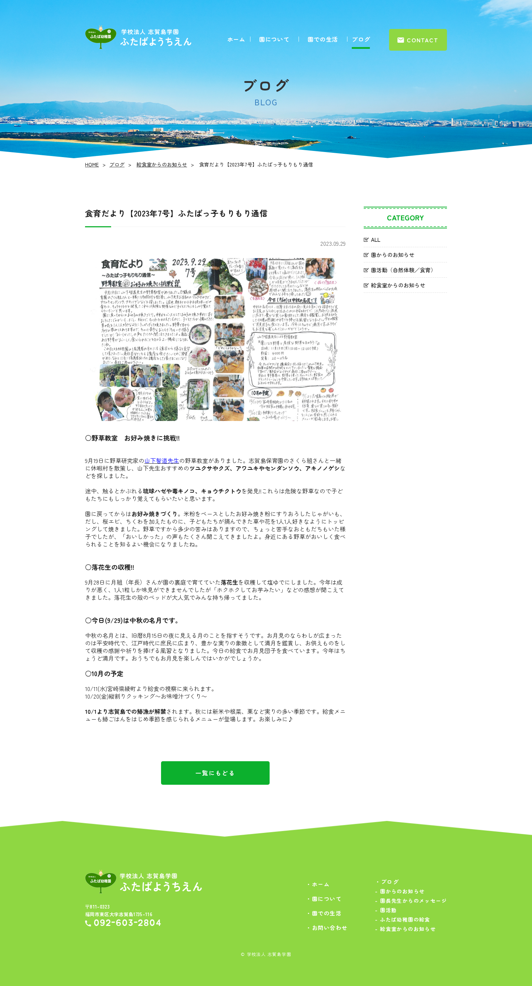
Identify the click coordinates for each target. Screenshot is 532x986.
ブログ (361, 39)
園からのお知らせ (392, 254)
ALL (375, 239)
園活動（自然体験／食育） (403, 270)
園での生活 (323, 39)
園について (274, 39)
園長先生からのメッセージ (411, 900)
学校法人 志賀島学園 (269, 954)
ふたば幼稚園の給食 (402, 919)
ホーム (236, 39)
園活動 (386, 910)
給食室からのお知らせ (161, 164)
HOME (92, 164)
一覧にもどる (215, 772)
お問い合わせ (327, 927)
